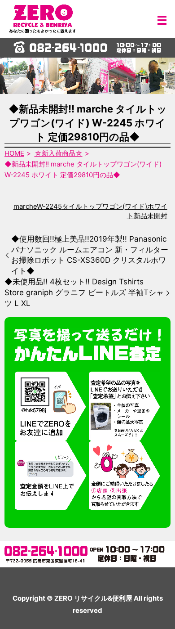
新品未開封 (150, 215)
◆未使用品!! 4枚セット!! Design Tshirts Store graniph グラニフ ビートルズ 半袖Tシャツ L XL (84, 292)
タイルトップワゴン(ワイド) (104, 206)
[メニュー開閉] (162, 20)
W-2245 (49, 206)
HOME (14, 153)
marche (25, 206)
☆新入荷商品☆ (59, 153)
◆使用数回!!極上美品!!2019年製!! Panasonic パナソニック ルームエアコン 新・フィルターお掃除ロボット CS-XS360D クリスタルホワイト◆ (89, 254)
